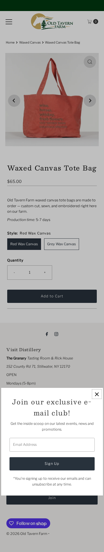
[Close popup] (97, 394)
